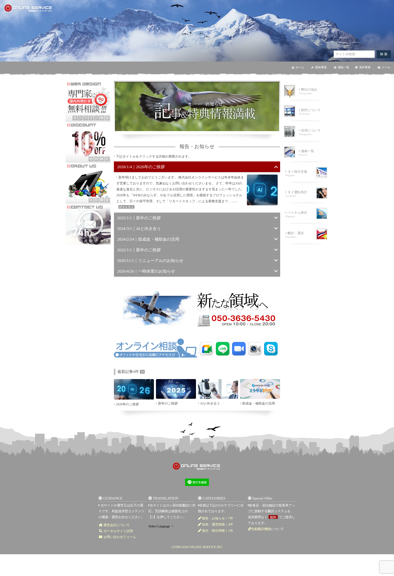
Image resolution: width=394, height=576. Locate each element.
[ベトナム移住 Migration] (305, 223)
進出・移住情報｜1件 (217, 530)
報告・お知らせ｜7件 (217, 518)
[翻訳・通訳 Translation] (305, 244)
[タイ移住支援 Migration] (305, 182)
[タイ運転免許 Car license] (305, 203)
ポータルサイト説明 (118, 531)
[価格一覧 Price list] (305, 161)
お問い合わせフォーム (119, 537)
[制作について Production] (305, 120)
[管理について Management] (305, 141)
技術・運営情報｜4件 (217, 524)
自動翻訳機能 (261, 529)
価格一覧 (343, 67)
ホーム (300, 67)
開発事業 (321, 67)
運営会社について (116, 525)
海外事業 (365, 67)
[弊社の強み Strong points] (305, 100)
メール (386, 67)
